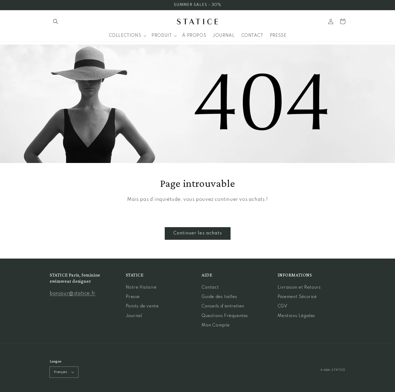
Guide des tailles (219, 297)
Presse (133, 297)
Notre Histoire (141, 287)
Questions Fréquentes (225, 316)
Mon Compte (216, 325)
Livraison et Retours (299, 287)
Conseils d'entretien (223, 306)
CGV (283, 306)
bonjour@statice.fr (72, 293)
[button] (56, 21)
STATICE (338, 370)
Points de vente (142, 306)
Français (60, 372)
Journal (134, 316)
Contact (210, 287)
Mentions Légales (296, 316)
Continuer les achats (197, 233)
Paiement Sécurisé (297, 297)
